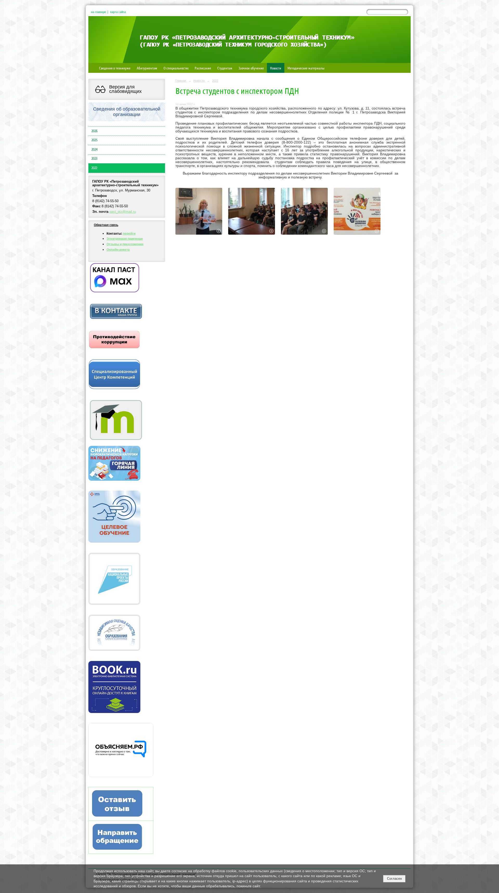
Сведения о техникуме (114, 68)
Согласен (394, 879)
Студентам (224, 68)
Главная (180, 80)
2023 (94, 159)
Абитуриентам (147, 68)
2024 (94, 149)
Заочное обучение (251, 68)
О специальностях (175, 68)
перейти (129, 233)
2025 (94, 140)
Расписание (203, 68)
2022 (94, 168)
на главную (98, 12)
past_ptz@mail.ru (122, 212)
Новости (275, 68)
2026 (94, 131)
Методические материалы (305, 68)
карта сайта (118, 12)
